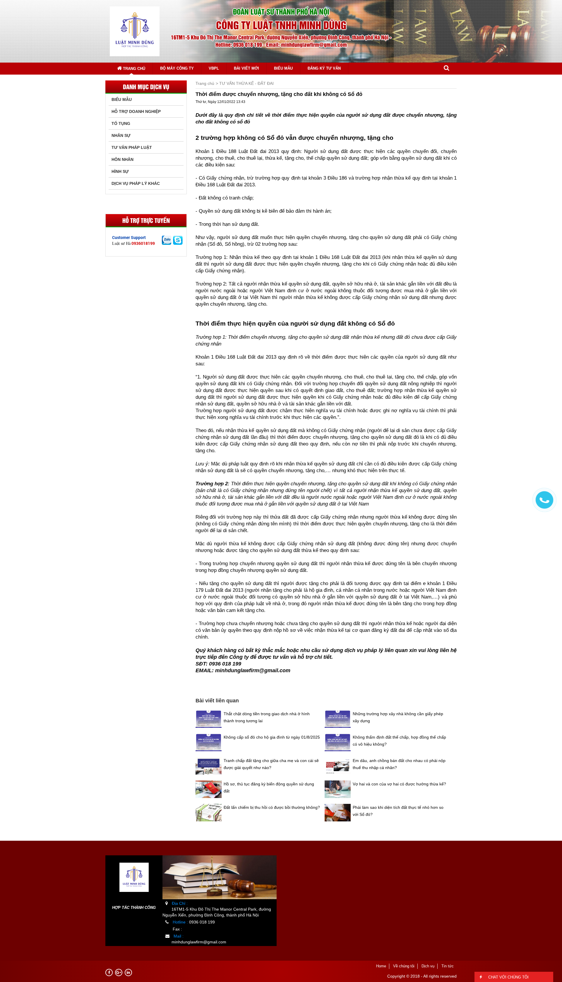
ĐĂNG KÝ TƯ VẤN (324, 68)
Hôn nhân (122, 159)
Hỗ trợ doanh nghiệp (136, 111)
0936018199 (143, 243)
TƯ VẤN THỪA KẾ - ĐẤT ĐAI (246, 83)
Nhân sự (121, 135)
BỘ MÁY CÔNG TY (177, 68)
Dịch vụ (428, 966)
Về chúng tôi (403, 966)
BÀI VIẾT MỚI (246, 68)
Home (381, 966)
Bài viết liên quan (217, 701)
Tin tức (447, 966)
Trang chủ (133, 68)
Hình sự (120, 171)
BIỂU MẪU (283, 68)
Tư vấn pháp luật (132, 147)
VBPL (214, 68)
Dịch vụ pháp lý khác (136, 183)
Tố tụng (121, 123)
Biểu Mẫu (122, 99)
